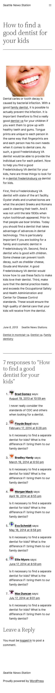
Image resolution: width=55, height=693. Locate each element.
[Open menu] (50, 5)
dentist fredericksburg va (24, 178)
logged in (26, 640)
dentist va (17, 120)
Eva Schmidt (23, 525)
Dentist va (36, 334)
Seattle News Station (17, 5)
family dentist (19, 107)
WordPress (37, 681)
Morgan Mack (24, 491)
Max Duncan (23, 593)
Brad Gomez (23, 394)
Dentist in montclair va (16, 334)
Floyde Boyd (23, 423)
